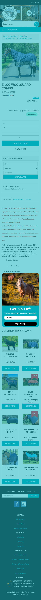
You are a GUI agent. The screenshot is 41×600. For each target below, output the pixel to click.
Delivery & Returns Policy (20, 564)
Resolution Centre (20, 528)
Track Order (21, 524)
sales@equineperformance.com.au (22, 584)
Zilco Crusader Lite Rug (30, 394)
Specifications (18, 200)
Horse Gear (13, 36)
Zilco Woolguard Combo (24, 38)
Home (5, 36)
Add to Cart (21, 143)
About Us (20, 537)
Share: (4, 95)
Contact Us (20, 546)
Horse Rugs (23, 36)
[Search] (36, 24)
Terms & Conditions (20, 555)
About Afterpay (20, 573)
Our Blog (21, 542)
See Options (10, 368)
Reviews (28, 200)
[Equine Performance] (9, 13)
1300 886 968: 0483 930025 (22, 581)
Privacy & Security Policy (20, 559)
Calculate (21, 177)
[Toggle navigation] (3, 29)
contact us (20, 226)
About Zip (20, 569)
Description (7, 200)
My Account (20, 519)
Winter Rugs (9, 38)
